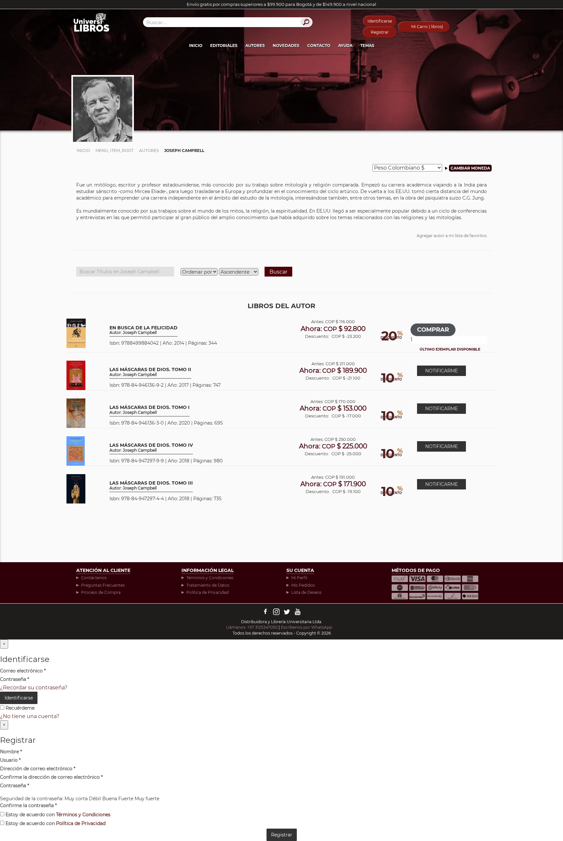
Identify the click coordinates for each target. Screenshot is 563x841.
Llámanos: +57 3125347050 (252, 627)
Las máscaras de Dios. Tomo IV (151, 447)
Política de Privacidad (207, 592)
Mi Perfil (299, 577)
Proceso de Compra (101, 592)
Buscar (278, 272)
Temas (367, 45)
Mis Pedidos (303, 585)
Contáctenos (94, 577)
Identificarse (380, 21)
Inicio (195, 45)
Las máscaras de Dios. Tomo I (149, 409)
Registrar (380, 32)
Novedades (286, 45)
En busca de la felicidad (143, 330)
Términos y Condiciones (209, 577)
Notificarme (441, 371)
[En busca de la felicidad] (76, 333)
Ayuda (345, 45)
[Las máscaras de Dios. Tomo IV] (75, 450)
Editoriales (224, 45)
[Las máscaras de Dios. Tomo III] (75, 488)
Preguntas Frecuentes (103, 585)
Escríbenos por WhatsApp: (307, 627)
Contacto (318, 45)
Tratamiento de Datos (207, 585)
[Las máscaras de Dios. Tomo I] (75, 413)
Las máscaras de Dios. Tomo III (151, 485)
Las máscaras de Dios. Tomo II (150, 372)
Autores (255, 45)
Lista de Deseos (306, 592)
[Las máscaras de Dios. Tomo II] (75, 375)
